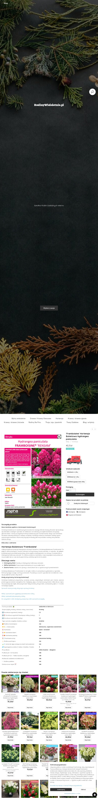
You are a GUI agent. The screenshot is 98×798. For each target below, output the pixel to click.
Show (94, 794)
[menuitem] (92, 429)
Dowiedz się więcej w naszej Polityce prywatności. (66, 785)
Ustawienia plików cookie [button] (72, 793)
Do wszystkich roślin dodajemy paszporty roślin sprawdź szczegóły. (23, 599)
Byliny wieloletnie (18, 418)
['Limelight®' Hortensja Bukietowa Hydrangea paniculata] (30, 721)
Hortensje (59, 418)
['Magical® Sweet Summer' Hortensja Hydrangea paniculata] (10, 789)
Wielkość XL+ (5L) (73, 477)
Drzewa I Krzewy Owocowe (40, 418)
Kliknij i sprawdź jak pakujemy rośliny (13, 596)
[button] (80, 503)
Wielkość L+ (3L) (72, 472)
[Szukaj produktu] (92, 92)
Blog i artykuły (88, 422)
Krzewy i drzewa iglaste (77, 418)
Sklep (6, 3)
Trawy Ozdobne (72, 422)
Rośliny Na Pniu (35, 422)
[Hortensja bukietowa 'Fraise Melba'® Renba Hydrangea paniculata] (87, 684)
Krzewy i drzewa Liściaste (14, 422)
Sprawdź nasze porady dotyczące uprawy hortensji (18, 588)
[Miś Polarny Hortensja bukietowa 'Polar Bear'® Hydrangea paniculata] (30, 753)
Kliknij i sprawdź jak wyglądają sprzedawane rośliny (18, 594)
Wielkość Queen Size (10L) (76, 482)
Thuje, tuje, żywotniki (53, 422)
